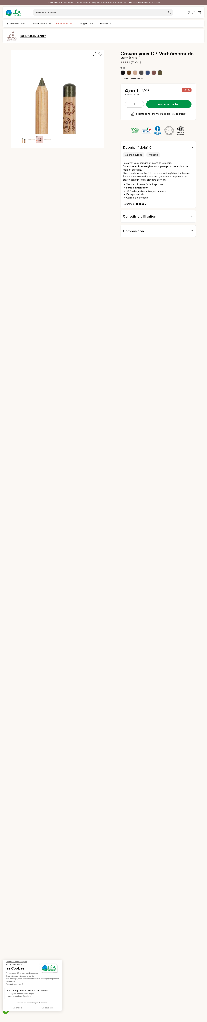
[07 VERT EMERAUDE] (160, 72)
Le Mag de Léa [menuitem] (85, 23)
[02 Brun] (129, 72)
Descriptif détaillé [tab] (137, 147)
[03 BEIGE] (135, 72)
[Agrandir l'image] (94, 54)
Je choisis (17, 1008)
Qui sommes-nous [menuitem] (15, 23)
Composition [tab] (133, 231)
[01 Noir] (123, 72)
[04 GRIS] (141, 72)
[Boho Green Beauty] (11, 36)
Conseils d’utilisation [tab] (139, 216)
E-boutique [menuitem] (62, 23)
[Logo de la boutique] (13, 12)
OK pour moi (47, 1008)
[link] (188, 12)
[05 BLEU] (147, 72)
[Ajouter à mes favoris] (100, 54)
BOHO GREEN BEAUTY (33, 35)
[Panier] (199, 12)
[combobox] (103, 12)
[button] (32, 140)
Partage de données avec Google (21, 994)
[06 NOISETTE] (154, 72)
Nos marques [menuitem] (40, 23)
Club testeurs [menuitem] (104, 23)
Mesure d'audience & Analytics (19, 996)
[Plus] (140, 104)
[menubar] (103, 23)
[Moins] (129, 104)
